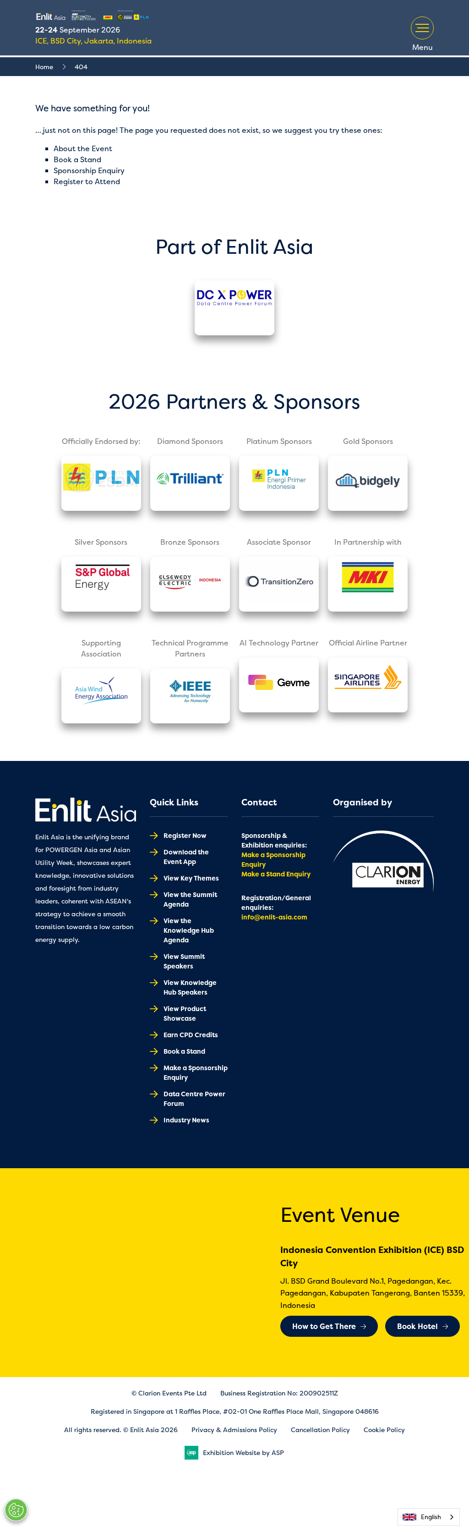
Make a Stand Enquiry (276, 874)
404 (81, 66)
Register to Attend (87, 181)
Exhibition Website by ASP (243, 1452)
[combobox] (429, 1517)
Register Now (185, 835)
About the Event (83, 148)
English (431, 1517)
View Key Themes (191, 878)
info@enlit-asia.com (274, 917)
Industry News (186, 1120)
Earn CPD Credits (191, 1034)
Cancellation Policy (320, 1429)
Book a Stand (77, 159)
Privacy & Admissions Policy (234, 1429)
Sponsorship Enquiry (89, 170)
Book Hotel (417, 1326)
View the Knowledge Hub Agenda (189, 930)
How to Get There (324, 1326)
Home (44, 66)
